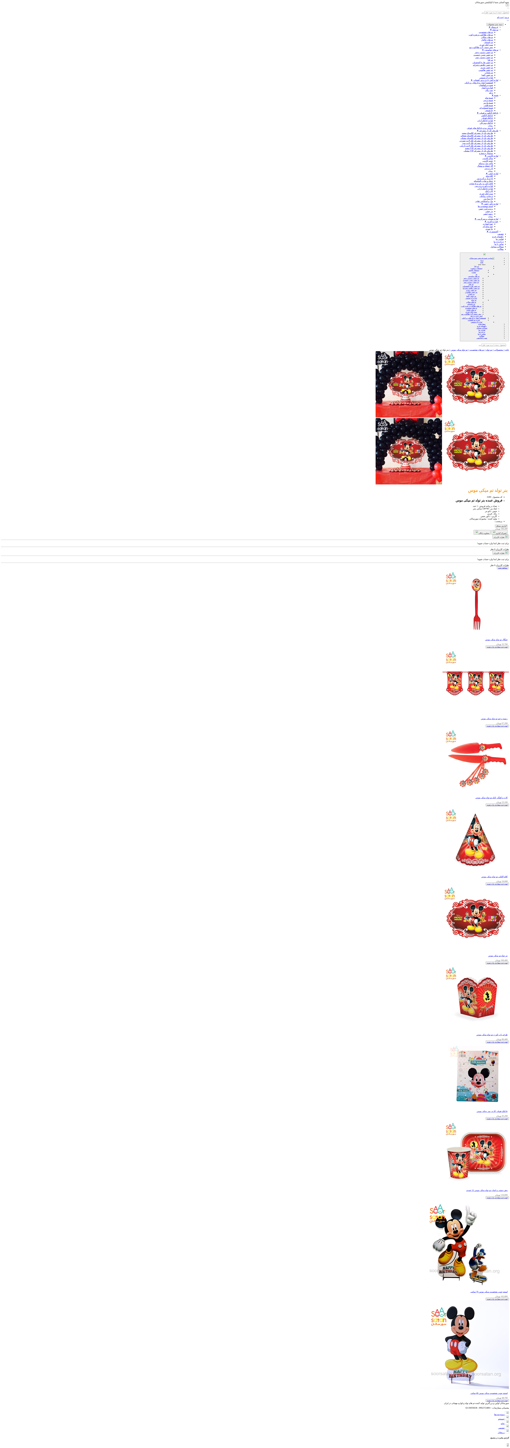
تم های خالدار (471, 310)
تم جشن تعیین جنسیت (471, 280)
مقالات (501, 249)
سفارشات (481, 324)
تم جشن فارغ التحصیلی (471, 286)
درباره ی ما (499, 241)
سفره (474, 272)
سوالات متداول (497, 247)
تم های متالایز (471, 302)
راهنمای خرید (498, 236)
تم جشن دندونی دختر (471, 278)
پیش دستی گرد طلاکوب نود (471, 314)
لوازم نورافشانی (474, 320)
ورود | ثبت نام (503, 17)
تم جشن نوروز (471, 290)
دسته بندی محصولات (495, 24)
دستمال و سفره (476, 268)
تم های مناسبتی (474, 276)
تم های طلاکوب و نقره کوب (471, 306)
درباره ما (482, 332)
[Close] (508, 1443)
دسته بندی (482, 264)
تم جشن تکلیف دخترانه (471, 288)
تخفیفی (500, 234)
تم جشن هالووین (471, 292)
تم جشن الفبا (471, 296)
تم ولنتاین (471, 294)
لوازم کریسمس (471, 298)
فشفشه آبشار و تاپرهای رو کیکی (474, 318)
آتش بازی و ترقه (476, 316)
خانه (481, 262)
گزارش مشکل (501, 526)
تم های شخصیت (471, 308)
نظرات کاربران (499, 537)
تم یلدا (476, 266)
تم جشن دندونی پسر (471, 282)
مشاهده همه (502, 568)
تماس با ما (499, 244)
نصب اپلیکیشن (481, 338)
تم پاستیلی (471, 304)
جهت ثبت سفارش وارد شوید (497, 647)
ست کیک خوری (471, 312)
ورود (481, 260)
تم (476, 274)
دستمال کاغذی (474, 270)
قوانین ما (500, 239)
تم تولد (473, 300)
